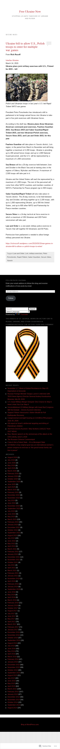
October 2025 (13, 479)
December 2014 (14, 697)
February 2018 (13, 603)
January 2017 (13, 630)
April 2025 (11, 487)
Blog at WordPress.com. (30, 725)
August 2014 (12, 708)
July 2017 (11, 614)
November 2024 (14, 498)
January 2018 (13, 605)
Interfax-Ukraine (12, 60)
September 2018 (14, 589)
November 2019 (14, 579)
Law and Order (18, 253)
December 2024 (14, 495)
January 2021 (13, 576)
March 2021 (12, 570)
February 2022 (13, 552)
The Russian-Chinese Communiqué (21, 439)
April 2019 (11, 581)
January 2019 (13, 587)
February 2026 (13, 474)
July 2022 (11, 538)
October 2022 (13, 530)
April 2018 (11, 597)
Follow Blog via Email (16, 280)
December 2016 (14, 632)
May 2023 (11, 517)
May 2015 (11, 683)
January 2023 (13, 525)
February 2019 (13, 584)
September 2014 (14, 705)
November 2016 (14, 635)
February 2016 (13, 659)
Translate (24, 314)
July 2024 (11, 500)
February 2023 (13, 522)
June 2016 (12, 649)
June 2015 (12, 681)
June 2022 (12, 541)
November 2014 (14, 700)
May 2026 (11, 465)
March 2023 (12, 519)
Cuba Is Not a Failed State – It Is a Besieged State (26, 442)
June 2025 (12, 484)
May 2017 (11, 619)
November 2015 (14, 667)
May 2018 (11, 595)
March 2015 (12, 689)
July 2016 (11, 646)
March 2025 (12, 490)
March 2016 (12, 657)
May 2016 (11, 651)
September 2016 (14, 640)
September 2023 (14, 509)
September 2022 (14, 533)
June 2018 (12, 592)
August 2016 (12, 643)
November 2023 (14, 506)
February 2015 (13, 692)
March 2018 (12, 600)
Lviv (26, 253)
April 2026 (11, 468)
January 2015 (13, 694)
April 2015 (11, 686)
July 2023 (11, 511)
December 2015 (14, 665)
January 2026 (13, 476)
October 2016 (13, 638)
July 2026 (11, 460)
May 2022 (11, 544)
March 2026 (12, 471)
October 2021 (13, 562)
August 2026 (12, 457)
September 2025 (14, 482)
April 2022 (11, 546)
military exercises (35, 253)
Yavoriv (10, 261)
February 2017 (13, 627)
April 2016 (11, 654)
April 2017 (11, 622)
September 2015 (14, 673)
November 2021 (14, 560)
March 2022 (12, 549)
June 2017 (12, 616)
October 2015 (13, 670)
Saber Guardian (34, 257)
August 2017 (12, 611)
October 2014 (13, 702)
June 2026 (12, 463)
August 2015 (12, 675)
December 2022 (14, 527)
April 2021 (11, 568)
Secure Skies (46, 257)
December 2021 (14, 557)
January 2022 (13, 554)
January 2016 (13, 662)
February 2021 (13, 573)
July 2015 (11, 678)
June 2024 (12, 503)
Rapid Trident (22, 257)
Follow (10, 298)
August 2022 (12, 535)
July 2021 (11, 565)
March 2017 (12, 624)
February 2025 (13, 492)
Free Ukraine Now (30, 11)
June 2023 (12, 514)
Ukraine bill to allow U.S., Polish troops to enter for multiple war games (25, 46)
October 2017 (13, 608)
